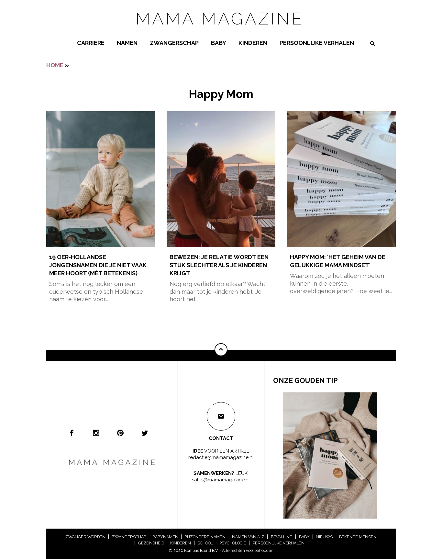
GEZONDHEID (151, 543)
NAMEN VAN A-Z (248, 536)
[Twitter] (144, 433)
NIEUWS (324, 536)
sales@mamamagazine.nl (221, 479)
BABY (218, 42)
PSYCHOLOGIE (232, 543)
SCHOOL (205, 543)
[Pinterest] (120, 433)
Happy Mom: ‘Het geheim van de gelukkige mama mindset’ (337, 261)
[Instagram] (96, 433)
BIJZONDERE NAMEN (205, 536)
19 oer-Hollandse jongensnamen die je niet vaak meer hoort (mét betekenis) (98, 265)
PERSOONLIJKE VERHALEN (317, 42)
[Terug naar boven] (221, 349)
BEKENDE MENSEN (358, 536)
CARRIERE (91, 42)
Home (54, 65)
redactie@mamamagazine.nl (221, 457)
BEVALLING (282, 536)
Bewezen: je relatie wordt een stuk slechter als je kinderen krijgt (219, 265)
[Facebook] (72, 433)
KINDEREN (252, 42)
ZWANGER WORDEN (85, 536)
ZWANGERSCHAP (174, 42)
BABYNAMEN (165, 536)
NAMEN (127, 42)
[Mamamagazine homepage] (221, 30)
